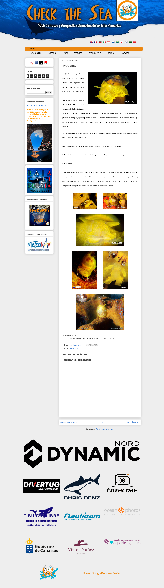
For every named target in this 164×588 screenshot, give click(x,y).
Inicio (102, 422)
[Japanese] (122, 42)
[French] (96, 42)
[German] (101, 42)
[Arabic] (131, 42)
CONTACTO (124, 53)
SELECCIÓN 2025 (36, 105)
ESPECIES (78, 53)
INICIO (32, 49)
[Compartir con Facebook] (94, 345)
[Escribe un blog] (90, 345)
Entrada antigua (134, 422)
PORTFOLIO (51, 53)
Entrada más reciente (68, 422)
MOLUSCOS (74, 348)
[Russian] (113, 42)
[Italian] (105, 42)
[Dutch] (109, 42)
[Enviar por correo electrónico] (87, 345)
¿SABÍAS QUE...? (94, 53)
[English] (92, 42)
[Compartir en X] (92, 345)
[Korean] (126, 42)
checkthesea (77, 345)
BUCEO (65, 53)
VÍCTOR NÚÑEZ (35, 53)
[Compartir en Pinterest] (96, 345)
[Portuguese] (118, 42)
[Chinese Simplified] (135, 42)
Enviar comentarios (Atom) (105, 429)
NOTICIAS (110, 53)
